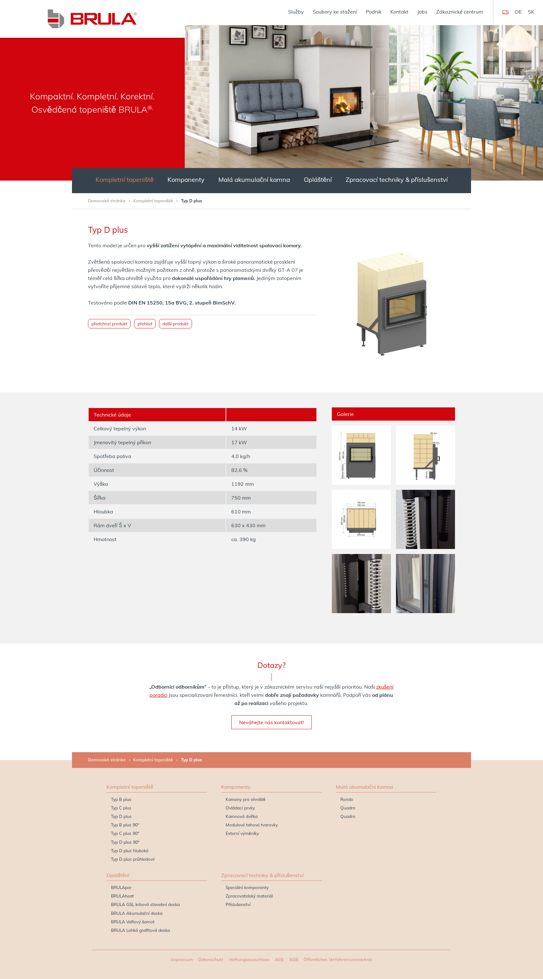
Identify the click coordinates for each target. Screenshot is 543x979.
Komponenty (186, 179)
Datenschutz (210, 959)
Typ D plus (121, 816)
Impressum (182, 959)
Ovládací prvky (240, 807)
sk (531, 11)
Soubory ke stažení (335, 11)
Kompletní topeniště (125, 179)
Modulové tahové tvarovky (252, 824)
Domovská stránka (106, 200)
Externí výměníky (242, 833)
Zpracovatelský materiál (249, 895)
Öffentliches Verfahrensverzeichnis (338, 959)
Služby (296, 11)
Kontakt (399, 11)
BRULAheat (122, 895)
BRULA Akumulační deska (136, 913)
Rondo (346, 799)
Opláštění (318, 179)
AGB (293, 959)
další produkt (175, 323)
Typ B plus (121, 799)
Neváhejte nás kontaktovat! (271, 722)
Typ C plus (121, 807)
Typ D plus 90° (125, 842)
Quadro (347, 807)
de (518, 11)
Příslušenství (238, 904)
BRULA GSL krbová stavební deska (145, 904)
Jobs (422, 11)
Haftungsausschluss (249, 959)
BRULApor (121, 887)
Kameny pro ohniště (246, 799)
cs (505, 11)
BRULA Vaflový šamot (133, 921)
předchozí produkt (109, 323)
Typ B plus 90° (125, 824)
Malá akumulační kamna (254, 179)
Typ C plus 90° (125, 833)
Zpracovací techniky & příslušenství (397, 179)
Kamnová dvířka (242, 816)
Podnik (373, 11)
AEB (279, 959)
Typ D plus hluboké (129, 850)
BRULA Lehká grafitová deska (140, 930)
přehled (145, 323)
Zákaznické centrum (459, 11)
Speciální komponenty (247, 887)
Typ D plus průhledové (133, 859)
